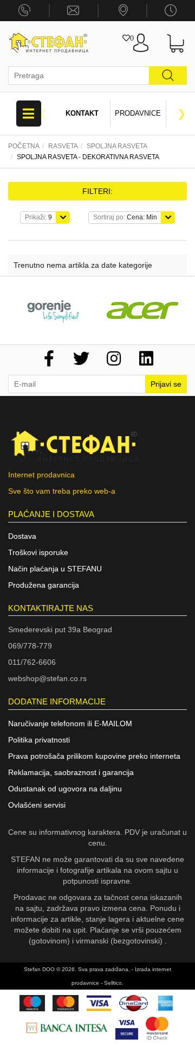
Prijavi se (166, 384)
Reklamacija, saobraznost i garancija (71, 772)
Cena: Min (125, 217)
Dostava (22, 536)
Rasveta (63, 146)
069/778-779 (30, 645)
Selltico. (113, 983)
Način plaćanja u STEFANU (55, 568)
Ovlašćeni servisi (37, 805)
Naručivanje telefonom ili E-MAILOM (70, 723)
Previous (43, 113)
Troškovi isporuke (38, 552)
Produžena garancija (43, 585)
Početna (24, 146)
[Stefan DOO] (48, 43)
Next (181, 113)
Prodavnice (138, 113)
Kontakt (82, 113)
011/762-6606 (32, 662)
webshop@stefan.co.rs (47, 678)
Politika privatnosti (39, 739)
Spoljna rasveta (117, 146)
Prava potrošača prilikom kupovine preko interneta (94, 756)
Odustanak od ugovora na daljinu (65, 788)
